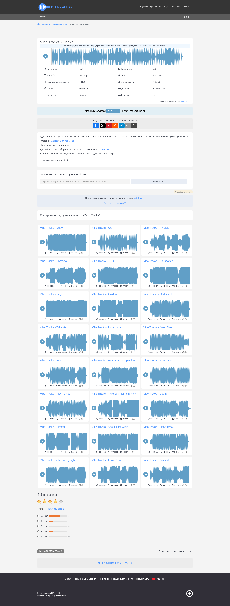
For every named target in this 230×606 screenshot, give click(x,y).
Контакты (144, 579)
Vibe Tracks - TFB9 (103, 260)
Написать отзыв (55, 508)
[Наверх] (183, 596)
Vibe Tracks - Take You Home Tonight (114, 393)
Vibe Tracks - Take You (53, 327)
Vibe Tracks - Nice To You (55, 393)
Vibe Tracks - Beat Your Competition (113, 360)
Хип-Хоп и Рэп (67, 141)
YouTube (160, 579)
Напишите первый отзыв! (117, 563)
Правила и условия (85, 579)
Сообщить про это (184, 192)
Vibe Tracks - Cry (102, 227)
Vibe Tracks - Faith (51, 360)
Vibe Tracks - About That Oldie (110, 426)
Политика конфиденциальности (116, 579)
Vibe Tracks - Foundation (158, 260)
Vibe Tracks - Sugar (51, 294)
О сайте (69, 579)
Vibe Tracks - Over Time (157, 327)
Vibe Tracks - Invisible (156, 227)
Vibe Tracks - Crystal (52, 426)
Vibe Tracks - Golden (104, 294)
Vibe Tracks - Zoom (155, 393)
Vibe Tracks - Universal (53, 260)
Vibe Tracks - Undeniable (158, 294)
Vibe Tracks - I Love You (106, 460)
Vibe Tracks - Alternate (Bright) (58, 460)
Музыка (54, 141)
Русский (43, 17)
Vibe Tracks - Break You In (159, 360)
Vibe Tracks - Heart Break (158, 426)
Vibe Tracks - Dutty (51, 227)
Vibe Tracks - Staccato (156, 460)
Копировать (158, 181)
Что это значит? (115, 203)
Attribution (139, 198)
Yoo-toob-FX (185, 101)
